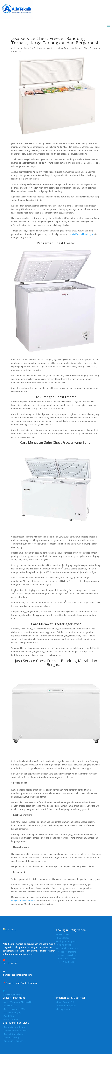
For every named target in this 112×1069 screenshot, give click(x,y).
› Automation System (66, 1005)
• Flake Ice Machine (66, 955)
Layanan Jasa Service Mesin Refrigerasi (55, 48)
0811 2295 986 (10, 963)
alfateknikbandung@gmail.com (17, 974)
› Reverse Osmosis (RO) (14, 1009)
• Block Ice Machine (66, 958)
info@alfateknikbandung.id (81, 234)
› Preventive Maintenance (15, 1027)
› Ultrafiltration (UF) (12, 1012)
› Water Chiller (62, 934)
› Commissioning (11, 1037)
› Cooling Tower (63, 944)
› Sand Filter (8, 1016)
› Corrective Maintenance (15, 1030)
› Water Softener (11, 1019)
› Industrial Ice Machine (67, 948)
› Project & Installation (13, 1034)
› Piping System (63, 1009)
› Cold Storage (62, 937)
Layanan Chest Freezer (86, 48)
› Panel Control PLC (65, 1002)
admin (19, 48)
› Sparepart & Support (13, 1041)
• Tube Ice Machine (66, 951)
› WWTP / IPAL (10, 1005)
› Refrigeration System (66, 941)
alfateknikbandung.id (12, 994)
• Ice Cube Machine (66, 962)
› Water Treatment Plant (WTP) (17, 1002)
